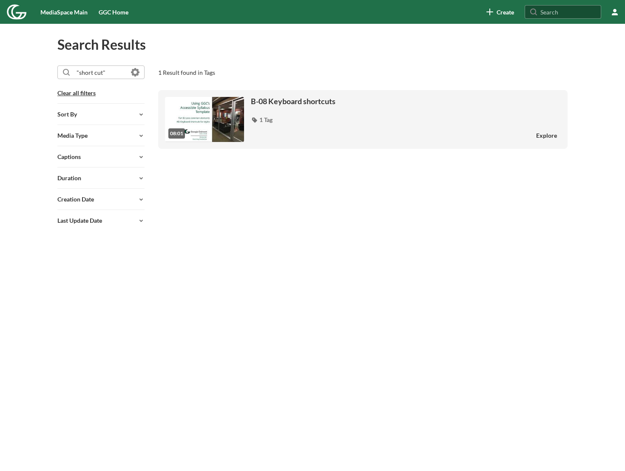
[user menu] (615, 12)
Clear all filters (76, 92)
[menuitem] (64, 12)
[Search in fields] (135, 72)
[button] (262, 120)
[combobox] (100, 72)
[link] (500, 12)
